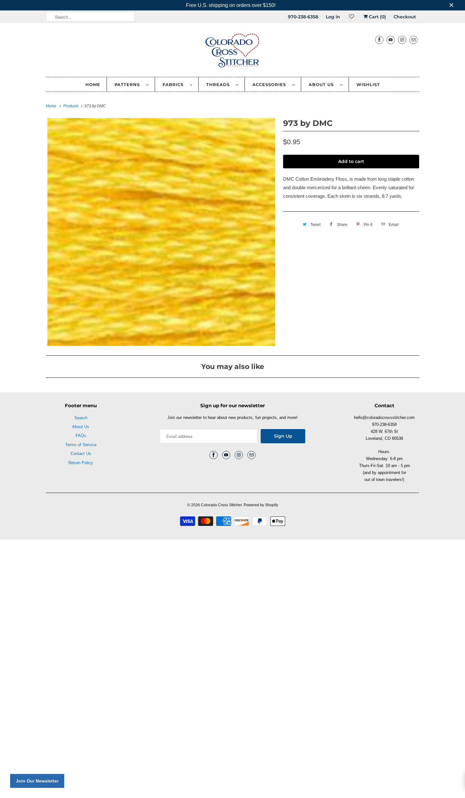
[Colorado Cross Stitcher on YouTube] (391, 40)
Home (92, 84)
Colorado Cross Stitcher (221, 505)
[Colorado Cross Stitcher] (232, 52)
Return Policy (80, 462)
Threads (219, 84)
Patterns (129, 84)
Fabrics (175, 84)
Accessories (270, 84)
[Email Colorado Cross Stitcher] (413, 40)
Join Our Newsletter (37, 780)
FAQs (81, 435)
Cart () (377, 17)
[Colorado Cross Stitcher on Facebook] (379, 40)
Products (71, 106)
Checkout (405, 17)
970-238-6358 (303, 17)
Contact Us (81, 453)
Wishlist (368, 84)
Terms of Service (80, 444)
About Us (323, 84)
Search (80, 417)
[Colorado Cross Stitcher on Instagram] (402, 40)
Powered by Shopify (261, 505)
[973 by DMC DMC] (161, 232)
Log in (333, 17)
